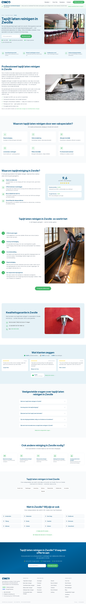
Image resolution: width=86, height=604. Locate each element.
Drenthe (39, 585)
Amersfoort (71, 526)
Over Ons (55, 2)
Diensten (47, 2)
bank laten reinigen (21, 108)
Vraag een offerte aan (43, 288)
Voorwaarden (81, 602)
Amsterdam (8, 516)
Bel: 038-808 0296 (7, 42)
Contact (69, 2)
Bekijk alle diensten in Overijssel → (44, 534)
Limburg (52, 592)
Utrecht (52, 580)
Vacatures (62, 2)
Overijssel (39, 587)
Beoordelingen (68, 587)
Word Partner (68, 583)
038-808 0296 (15, 329)
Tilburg (7, 521)
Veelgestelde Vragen (70, 592)
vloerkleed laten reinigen (33, 108)
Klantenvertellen (8, 587)
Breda (27, 521)
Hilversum (70, 521)
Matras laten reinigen (27, 587)
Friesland (39, 583)
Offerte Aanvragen (78, 2)
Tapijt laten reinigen (9, 15)
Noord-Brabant (54, 589)
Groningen (39, 580)
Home (3, 15)
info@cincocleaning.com (9, 594)
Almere (49, 526)
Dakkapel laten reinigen (28, 589)
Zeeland (52, 587)
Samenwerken (68, 585)
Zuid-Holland (54, 585)
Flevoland (39, 589)
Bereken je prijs (26, 36)
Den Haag (49, 516)
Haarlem (49, 521)
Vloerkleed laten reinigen (28, 585)
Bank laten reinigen (27, 583)
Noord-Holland (54, 583)
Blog (66, 589)
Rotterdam (28, 516)
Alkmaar (7, 526)
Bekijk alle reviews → (50, 375)
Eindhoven (70, 516)
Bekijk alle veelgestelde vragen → (43, 430)
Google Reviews (8, 589)
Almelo (28, 526)
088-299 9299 (7, 592)
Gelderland (39, 592)
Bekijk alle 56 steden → (43, 531)
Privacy (75, 602)
